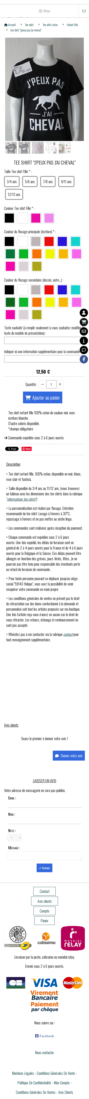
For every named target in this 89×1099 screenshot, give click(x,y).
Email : (12, 797)
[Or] (37, 266)
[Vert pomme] (23, 302)
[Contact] (84, 331)
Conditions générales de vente (56, 1073)
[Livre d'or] (84, 350)
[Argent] (23, 266)
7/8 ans (48, 181)
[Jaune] (63, 254)
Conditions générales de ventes (35, 1092)
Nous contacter (44, 1052)
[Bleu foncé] (62, 241)
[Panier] (84, 322)
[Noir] (9, 218)
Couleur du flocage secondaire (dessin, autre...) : (33, 280)
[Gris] (36, 241)
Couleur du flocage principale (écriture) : (30, 231)
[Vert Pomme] (23, 254)
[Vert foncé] (10, 302)
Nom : (11, 814)
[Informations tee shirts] (84, 341)
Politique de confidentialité (34, 1082)
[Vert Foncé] (10, 254)
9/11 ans (66, 181)
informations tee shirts (21, 499)
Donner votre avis (71, 755)
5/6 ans (30, 181)
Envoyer (46, 868)
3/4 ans (12, 181)
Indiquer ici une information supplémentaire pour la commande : (42, 351)
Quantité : (31, 384)
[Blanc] (22, 218)
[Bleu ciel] (75, 241)
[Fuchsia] (36, 218)
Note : (12, 830)
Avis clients (65, 1092)
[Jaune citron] (50, 254)
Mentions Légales (23, 1073)
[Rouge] (49, 241)
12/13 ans (14, 194)
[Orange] (37, 254)
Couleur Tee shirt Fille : (19, 208)
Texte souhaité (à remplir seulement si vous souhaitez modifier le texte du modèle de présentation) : (44, 330)
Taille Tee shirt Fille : (18, 171)
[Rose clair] (49, 218)
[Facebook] (84, 359)
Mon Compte (62, 1082)
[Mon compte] (84, 313)
